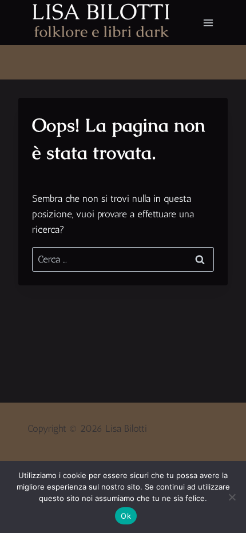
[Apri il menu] (208, 22)
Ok (126, 515)
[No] (231, 497)
